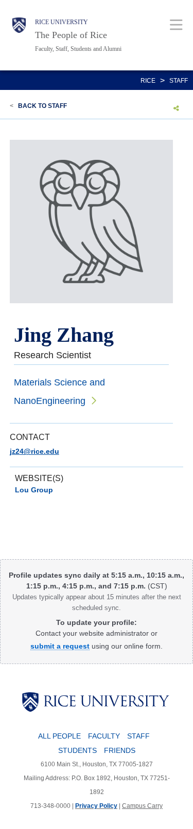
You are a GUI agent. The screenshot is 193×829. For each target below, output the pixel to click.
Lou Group (34, 490)
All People (59, 736)
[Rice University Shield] (19, 35)
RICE (148, 80)
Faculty (104, 736)
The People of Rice (71, 35)
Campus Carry (142, 805)
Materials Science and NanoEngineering (59, 391)
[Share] (176, 108)
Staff (178, 80)
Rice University (61, 22)
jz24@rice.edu (34, 451)
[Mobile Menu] (176, 24)
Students (77, 750)
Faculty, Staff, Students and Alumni (78, 48)
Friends (119, 750)
